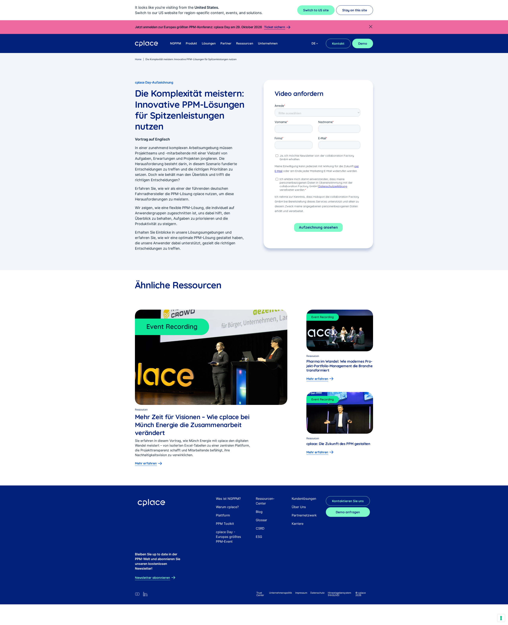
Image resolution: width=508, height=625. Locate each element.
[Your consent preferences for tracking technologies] (501, 618)
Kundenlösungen (304, 499)
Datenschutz (317, 592)
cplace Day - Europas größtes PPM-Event (228, 536)
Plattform (223, 515)
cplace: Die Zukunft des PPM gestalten (338, 443)
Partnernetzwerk (304, 515)
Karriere (297, 524)
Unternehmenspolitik (280, 592)
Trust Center (260, 594)
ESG (259, 537)
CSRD (260, 528)
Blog (259, 512)
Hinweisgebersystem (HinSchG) (339, 594)
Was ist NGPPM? (228, 499)
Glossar (261, 520)
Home (138, 59)
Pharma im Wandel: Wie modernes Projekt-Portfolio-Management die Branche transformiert (339, 366)
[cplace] (146, 43)
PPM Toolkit (225, 524)
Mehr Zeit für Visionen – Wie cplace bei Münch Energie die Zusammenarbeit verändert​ (192, 425)
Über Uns (299, 507)
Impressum (301, 592)
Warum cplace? (227, 507)
